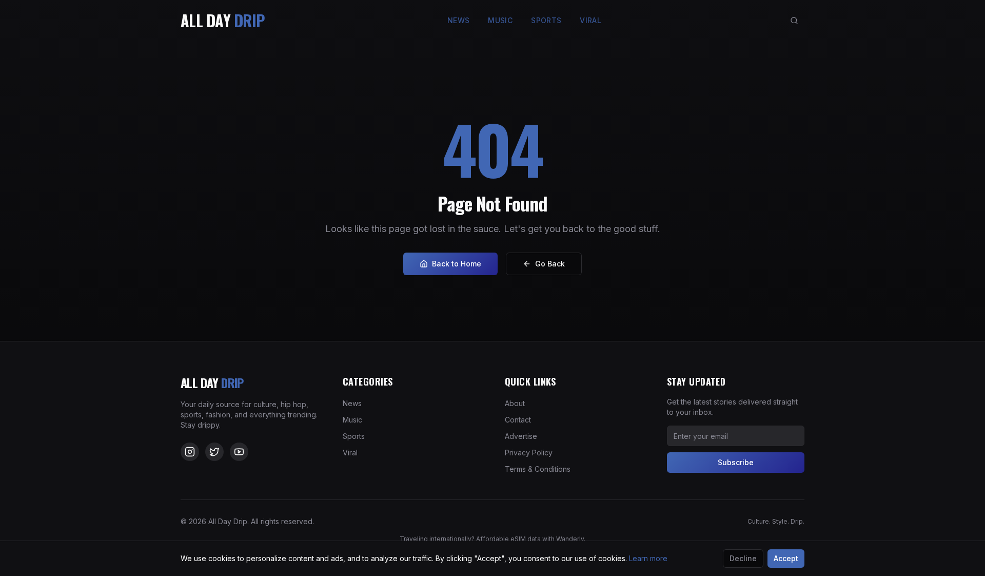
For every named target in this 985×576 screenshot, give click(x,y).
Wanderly (570, 539)
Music (500, 20)
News (458, 20)
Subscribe (736, 462)
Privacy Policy (529, 452)
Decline (743, 558)
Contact (518, 419)
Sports (546, 20)
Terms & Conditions (537, 469)
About (515, 403)
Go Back (550, 263)
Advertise (521, 436)
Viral (590, 20)
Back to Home (456, 263)
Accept (786, 558)
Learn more (648, 558)
